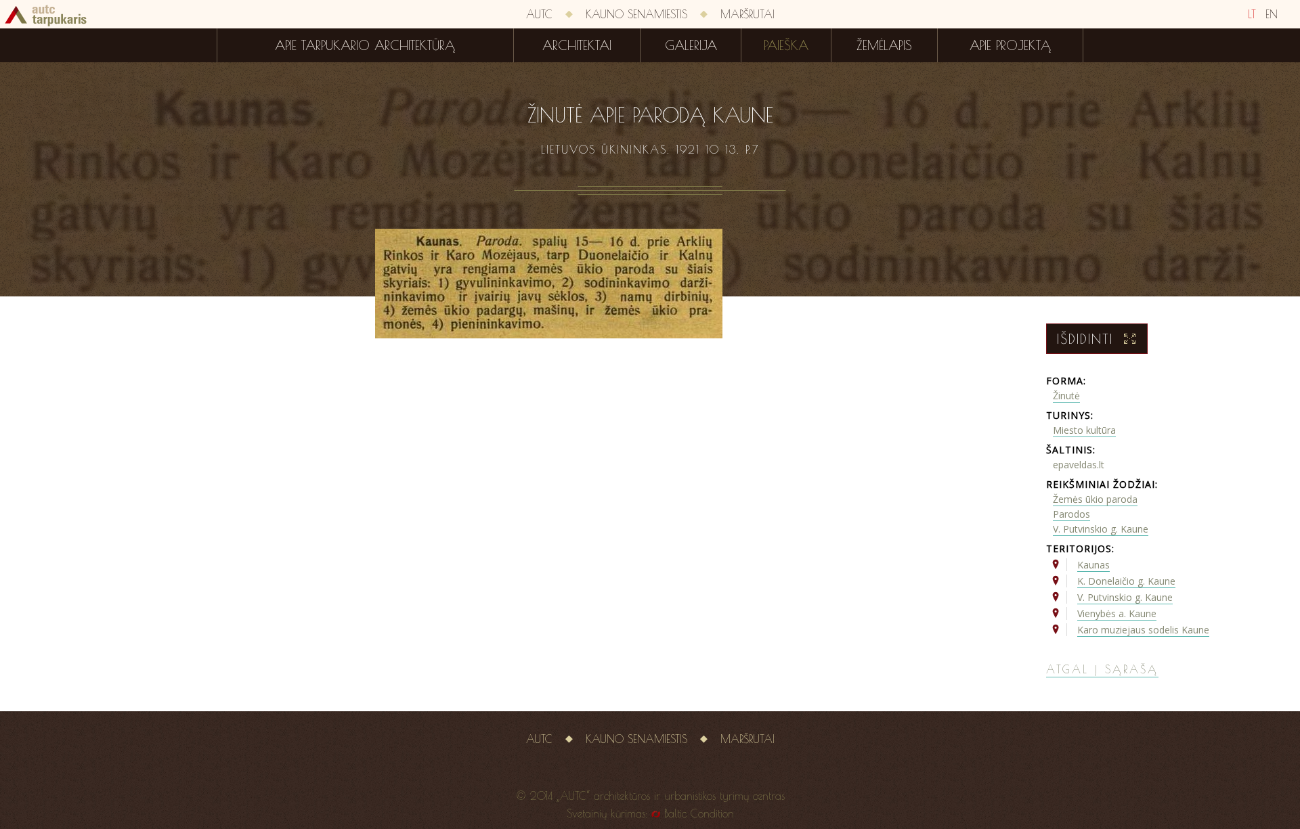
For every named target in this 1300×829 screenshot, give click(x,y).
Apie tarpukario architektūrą (365, 45)
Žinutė (1066, 395)
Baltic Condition (699, 813)
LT (1252, 14)
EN (1271, 14)
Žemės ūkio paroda (1095, 499)
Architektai (576, 45)
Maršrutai (747, 14)
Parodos (1071, 514)
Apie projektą (1010, 45)
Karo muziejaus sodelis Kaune (1143, 629)
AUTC (539, 14)
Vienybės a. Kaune (1116, 613)
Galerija (691, 45)
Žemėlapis (884, 45)
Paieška (786, 45)
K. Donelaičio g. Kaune (1126, 581)
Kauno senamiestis (636, 14)
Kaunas (1093, 564)
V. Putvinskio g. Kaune (1100, 528)
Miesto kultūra (1084, 430)
